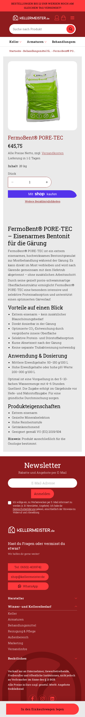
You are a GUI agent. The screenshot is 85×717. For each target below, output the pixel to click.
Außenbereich (18, 637)
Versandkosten (53, 153)
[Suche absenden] (70, 29)
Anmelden (42, 494)
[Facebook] (33, 699)
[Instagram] (42, 699)
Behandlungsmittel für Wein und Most (46, 51)
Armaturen (16, 619)
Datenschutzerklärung (24, 509)
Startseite (15, 51)
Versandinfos (17, 649)
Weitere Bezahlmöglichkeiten (42, 201)
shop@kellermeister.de (28, 577)
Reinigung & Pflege (22, 631)
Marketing (15, 643)
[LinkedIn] (52, 699)
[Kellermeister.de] (25, 18)
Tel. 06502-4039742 (28, 567)
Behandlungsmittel (22, 625)
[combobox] (38, 29)
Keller (12, 613)
